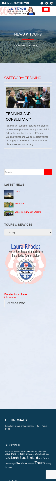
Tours (39, 463)
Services (22, 463)
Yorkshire (9, 467)
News (7, 458)
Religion (13, 464)
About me (19, 203)
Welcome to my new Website (28, 211)
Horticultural (22, 453)
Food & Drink (41, 451)
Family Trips (32, 451)
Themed (31, 464)
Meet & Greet (44, 454)
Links (17, 191)
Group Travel (10, 453)
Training (48, 464)
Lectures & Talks (34, 454)
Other (40, 458)
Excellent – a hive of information (15, 295)
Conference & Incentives (19, 451)
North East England (24, 457)
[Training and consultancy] (28, 97)
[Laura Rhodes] (18, 11)
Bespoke (7, 451)
